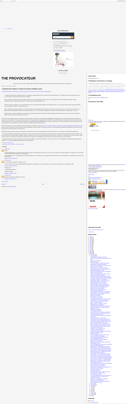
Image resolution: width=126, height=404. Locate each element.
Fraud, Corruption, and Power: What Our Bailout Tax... (100, 347)
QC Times (90, 87)
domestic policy (12, 144)
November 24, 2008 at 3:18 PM (10, 173)
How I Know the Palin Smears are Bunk (97, 364)
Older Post (82, 184)
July (92, 387)
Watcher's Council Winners (95, 260)
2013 (91, 247)
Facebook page (96, 87)
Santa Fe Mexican (93, 90)
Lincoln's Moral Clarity (94, 308)
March (92, 392)
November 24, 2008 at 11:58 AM (11, 165)
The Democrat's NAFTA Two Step (96, 368)
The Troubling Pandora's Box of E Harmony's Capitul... (100, 298)
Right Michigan (91, 174)
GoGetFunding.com (10, 28)
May (92, 389)
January (92, 394)
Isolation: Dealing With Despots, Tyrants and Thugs (100, 273)
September (93, 384)
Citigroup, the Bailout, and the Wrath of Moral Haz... (100, 285)
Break (91, 259)
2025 (91, 236)
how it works (5, 28)
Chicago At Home (108, 89)
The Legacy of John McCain (95, 369)
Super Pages (117, 83)
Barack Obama (7, 144)
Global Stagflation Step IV (95, 343)
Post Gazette (115, 90)
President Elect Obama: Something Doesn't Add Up (100, 276)
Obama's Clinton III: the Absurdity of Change (98, 301)
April (92, 390)
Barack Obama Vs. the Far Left (96, 296)
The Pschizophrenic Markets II (96, 362)
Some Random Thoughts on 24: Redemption (98, 279)
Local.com (90, 84)
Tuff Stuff (99, 91)
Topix (101, 84)
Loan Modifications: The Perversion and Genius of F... (100, 355)
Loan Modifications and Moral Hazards (97, 372)
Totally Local (103, 91)
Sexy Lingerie (95, 208)
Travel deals (90, 166)
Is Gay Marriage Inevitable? (95, 310)
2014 (91, 246)
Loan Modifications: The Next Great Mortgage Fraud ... (100, 291)
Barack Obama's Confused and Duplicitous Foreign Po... (101, 350)
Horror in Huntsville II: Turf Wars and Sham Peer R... (100, 381)
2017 (91, 242)
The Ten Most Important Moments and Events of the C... (101, 375)
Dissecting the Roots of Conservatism (97, 365)
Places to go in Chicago (110, 91)
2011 (91, 249)
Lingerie (89, 208)
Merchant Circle (96, 84)
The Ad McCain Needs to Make (96, 382)
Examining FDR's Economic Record (97, 270)
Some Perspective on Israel (95, 374)
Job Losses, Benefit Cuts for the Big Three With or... (100, 313)
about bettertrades (121, 164)
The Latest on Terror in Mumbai (96, 266)
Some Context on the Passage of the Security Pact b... (100, 265)
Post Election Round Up (95, 370)
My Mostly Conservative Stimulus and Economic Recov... (101, 277)
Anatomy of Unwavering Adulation (96, 290)
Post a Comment (5, 181)
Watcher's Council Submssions (96, 272)
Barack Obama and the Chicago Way (97, 352)
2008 (91, 253)
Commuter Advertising (92, 172)
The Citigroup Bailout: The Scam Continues (98, 283)
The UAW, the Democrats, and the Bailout (98, 318)
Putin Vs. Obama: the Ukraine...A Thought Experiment (100, 358)
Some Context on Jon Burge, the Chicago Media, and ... (101, 366)
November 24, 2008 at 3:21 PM (10, 178)
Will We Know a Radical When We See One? (98, 378)
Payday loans (91, 120)
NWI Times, (102, 89)
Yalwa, (121, 83)
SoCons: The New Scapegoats (96, 302)
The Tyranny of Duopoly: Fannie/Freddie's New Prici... (100, 326)
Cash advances (91, 189)
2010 (91, 251)
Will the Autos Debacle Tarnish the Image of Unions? (100, 306)
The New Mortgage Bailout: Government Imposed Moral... (101, 344)
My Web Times (111, 87)
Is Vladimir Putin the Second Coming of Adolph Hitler (100, 315)
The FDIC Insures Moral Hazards (96, 329)
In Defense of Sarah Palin (95, 377)
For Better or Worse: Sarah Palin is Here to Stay (99, 334)
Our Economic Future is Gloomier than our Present (100, 319)
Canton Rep (110, 90)
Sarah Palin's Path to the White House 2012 (98, 286)
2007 (91, 395)
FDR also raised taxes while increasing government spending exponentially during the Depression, (62, 125)
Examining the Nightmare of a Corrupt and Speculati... (100, 269)
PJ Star (106, 87)
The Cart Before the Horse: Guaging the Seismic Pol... (100, 320)
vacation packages (98, 166)
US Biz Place (120, 90)
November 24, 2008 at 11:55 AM (11, 158)
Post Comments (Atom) (11, 186)
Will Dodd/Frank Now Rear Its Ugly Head (98, 282)
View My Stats (91, 231)
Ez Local (110, 84)
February (92, 393)
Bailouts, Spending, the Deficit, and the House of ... (100, 284)
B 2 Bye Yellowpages (117, 86)
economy (16, 144)
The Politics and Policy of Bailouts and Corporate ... (100, 263)
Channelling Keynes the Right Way (97, 304)
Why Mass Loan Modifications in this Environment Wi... (101, 271)
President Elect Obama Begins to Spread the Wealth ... (100, 359)
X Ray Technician (100, 121)
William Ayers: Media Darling (95, 309)
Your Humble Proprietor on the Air (96, 314)
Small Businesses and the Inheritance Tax (98, 289)
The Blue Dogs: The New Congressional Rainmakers (100, 353)
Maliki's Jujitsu (93, 316)
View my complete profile (93, 402)
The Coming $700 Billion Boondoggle (97, 335)
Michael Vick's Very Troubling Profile (97, 288)
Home (43, 184)
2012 (91, 248)
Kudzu (113, 84)
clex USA (103, 86)
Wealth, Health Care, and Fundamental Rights (99, 267)
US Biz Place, (118, 91)
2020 (91, 239)
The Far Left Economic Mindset (96, 327)
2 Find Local (117, 84)
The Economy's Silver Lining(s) (96, 297)
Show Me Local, (109, 86)
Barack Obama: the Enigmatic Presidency (98, 264)
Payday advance (116, 189)
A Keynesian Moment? (94, 333)
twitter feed (102, 87)
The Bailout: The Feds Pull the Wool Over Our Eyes (100, 341)
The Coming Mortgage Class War (96, 338)
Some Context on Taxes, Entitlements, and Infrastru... (100, 312)
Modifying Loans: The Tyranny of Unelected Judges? (100, 361)
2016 (91, 243)
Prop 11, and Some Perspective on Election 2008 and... (101, 356)
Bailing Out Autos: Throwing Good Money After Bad (100, 346)
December (93, 254)
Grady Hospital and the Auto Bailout (97, 294)
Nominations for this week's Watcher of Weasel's (99, 307)
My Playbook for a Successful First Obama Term (99, 300)
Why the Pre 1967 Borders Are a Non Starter (98, 322)
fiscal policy (22, 144)
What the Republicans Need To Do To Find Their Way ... (101, 325)
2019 (91, 240)
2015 (91, 245)
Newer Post (4, 184)
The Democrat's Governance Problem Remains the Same (101, 357)
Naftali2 (6, 148)
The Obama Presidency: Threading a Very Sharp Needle (101, 363)
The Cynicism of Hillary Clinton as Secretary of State (100, 278)
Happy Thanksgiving (94, 261)
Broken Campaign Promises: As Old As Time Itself (100, 371)
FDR (19, 144)
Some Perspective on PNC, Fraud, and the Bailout (100, 292)
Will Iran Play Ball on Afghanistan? (97, 345)
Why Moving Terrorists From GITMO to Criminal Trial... (100, 351)
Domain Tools (96, 89)
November (93, 255)
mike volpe (7, 160)
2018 (91, 241)
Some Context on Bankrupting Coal (97, 380)
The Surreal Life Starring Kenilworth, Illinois (98, 257)
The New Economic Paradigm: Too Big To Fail (99, 337)
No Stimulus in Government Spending (97, 275)
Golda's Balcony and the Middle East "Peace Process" (100, 321)
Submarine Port (97, 97)
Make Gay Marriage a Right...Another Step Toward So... (101, 258)
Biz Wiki (123, 86)
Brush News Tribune (116, 89)
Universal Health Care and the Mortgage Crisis (99, 339)
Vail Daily (95, 91)
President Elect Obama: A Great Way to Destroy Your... (100, 331)
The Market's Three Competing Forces (97, 328)
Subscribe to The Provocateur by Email (95, 229)
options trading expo (97, 164)
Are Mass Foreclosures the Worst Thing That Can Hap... (101, 349)
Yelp (113, 83)
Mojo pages (105, 84)
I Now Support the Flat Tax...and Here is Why (99, 376)
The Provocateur (18, 78)
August (92, 386)
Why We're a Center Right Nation (96, 332)
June (92, 388)
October (92, 383)
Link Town (117, 87)
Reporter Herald (101, 90)
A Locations (97, 86)
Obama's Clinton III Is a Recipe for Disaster (98, 303)
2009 (91, 252)
